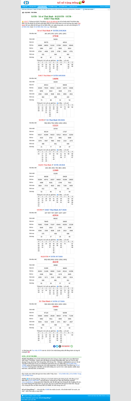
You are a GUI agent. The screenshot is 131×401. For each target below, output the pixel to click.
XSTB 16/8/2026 (59, 75)
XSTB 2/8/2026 (59, 165)
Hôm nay (24, 9)
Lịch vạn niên (32, 399)
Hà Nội (54, 9)
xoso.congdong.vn (27, 382)
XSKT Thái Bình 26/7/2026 (55, 210)
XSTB (41, 120)
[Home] (22, 395)
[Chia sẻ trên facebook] (54, 347)
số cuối (66, 60)
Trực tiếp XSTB (37, 350)
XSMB (24, 365)
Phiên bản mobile (89, 9)
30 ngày (44, 9)
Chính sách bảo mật (93, 395)
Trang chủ (24, 6)
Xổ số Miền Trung (52, 6)
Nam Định (65, 9)
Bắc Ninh (49, 9)
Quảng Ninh (72, 9)
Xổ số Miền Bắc (42, 6)
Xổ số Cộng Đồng (28, 389)
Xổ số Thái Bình (43, 31)
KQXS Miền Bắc (34, 380)
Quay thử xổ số (73, 6)
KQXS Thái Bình (44, 165)
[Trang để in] (59, 347)
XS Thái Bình (44, 301)
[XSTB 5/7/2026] (71, 347)
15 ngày (39, 9)
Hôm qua (29, 9)
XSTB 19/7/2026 (56, 256)
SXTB (39, 210)
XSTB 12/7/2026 (58, 301)
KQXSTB (44, 256)
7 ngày (34, 9)
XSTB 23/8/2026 (59, 31)
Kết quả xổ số (32, 6)
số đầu (60, 60)
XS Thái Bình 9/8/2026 (55, 120)
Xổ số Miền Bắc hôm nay (41, 27)
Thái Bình (78, 9)
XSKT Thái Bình (44, 75)
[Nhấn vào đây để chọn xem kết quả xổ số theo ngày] (65, 346)
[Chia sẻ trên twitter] (57, 347)
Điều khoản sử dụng (104, 395)
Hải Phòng (59, 9)
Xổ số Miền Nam (63, 6)
